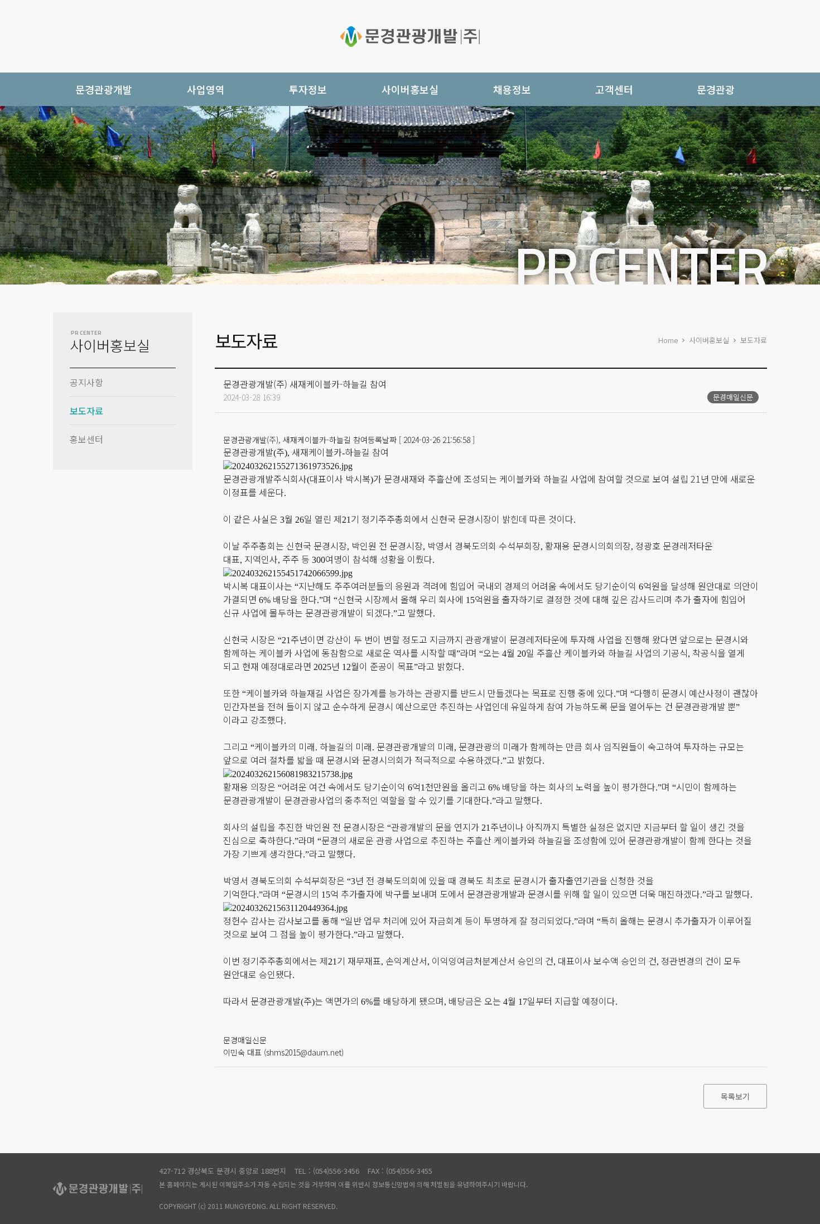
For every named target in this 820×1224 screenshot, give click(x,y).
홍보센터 (86, 439)
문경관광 (716, 89)
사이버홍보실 (709, 340)
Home (668, 340)
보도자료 (86, 410)
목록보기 (735, 1096)
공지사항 (86, 382)
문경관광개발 (410, 36)
